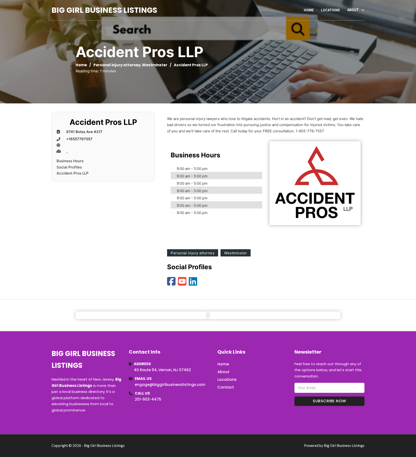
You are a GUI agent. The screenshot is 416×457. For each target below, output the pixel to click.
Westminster (154, 64)
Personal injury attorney (116, 64)
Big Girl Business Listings (104, 10)
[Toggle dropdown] (362, 10)
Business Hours (70, 161)
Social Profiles (69, 167)
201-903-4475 (148, 399)
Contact (225, 387)
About (223, 372)
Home (309, 10)
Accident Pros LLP (73, 173)
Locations (330, 10)
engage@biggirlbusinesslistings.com (170, 384)
